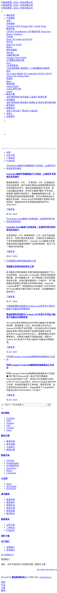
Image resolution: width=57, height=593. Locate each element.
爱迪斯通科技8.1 (19, 577)
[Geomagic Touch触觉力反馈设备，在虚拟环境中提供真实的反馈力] (31, 221)
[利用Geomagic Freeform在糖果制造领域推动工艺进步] (31, 359)
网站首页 (10, 15)
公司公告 (10, 155)
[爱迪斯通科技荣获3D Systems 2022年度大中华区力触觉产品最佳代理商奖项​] (31, 309)
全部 (8, 21)
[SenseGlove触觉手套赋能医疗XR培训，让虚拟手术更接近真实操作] (31, 168)
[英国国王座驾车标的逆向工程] (21, 261)
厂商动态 (10, 158)
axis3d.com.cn (45, 577)
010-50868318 (7, 555)
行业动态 (10, 161)
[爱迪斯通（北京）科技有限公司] (28, 5)
